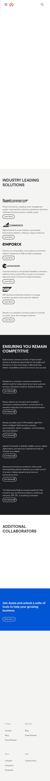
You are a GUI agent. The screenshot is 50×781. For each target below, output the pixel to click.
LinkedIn (8, 761)
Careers (8, 731)
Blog (7, 735)
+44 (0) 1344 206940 (14, 690)
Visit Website (8, 391)
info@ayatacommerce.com (16, 685)
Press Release (11, 740)
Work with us (9, 619)
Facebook (9, 770)
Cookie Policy (30, 761)
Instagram (9, 765)
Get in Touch (9, 660)
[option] (12, 554)
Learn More (8, 216)
